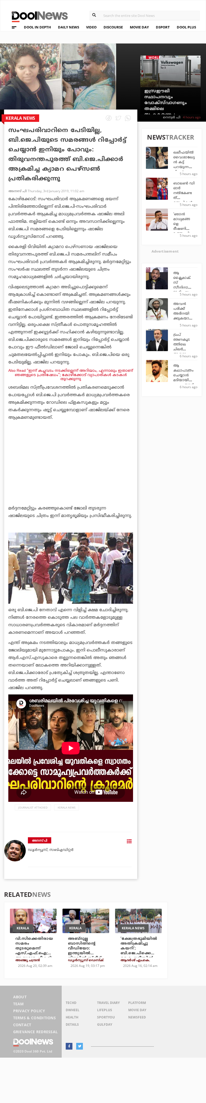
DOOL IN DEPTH (37, 27)
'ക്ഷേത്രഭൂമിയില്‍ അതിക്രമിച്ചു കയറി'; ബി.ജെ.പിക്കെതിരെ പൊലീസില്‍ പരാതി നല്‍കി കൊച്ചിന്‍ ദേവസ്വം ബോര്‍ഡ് (139, 956)
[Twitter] (79, 1046)
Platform (137, 1002)
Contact (22, 1024)
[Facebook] (69, 1046)
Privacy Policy (29, 1010)
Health (72, 1017)
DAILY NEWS (68, 27)
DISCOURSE (113, 27)
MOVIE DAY (139, 27)
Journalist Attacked (32, 807)
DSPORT (163, 27)
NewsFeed (137, 1017)
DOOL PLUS (186, 27)
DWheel (72, 1010)
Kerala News (66, 807)
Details (72, 1024)
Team (18, 1003)
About (20, 996)
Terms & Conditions (34, 1017)
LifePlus (104, 1010)
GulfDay (104, 1024)
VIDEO (91, 27)
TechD (71, 1002)
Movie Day (137, 1010)
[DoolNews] (37, 16)
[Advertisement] (70, 478)
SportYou (106, 1017)
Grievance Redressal (35, 1031)
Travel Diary (108, 1002)
